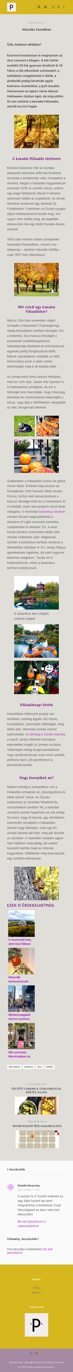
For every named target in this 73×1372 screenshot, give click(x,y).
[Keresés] (39, 7)
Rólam (36, 1292)
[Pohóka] (11, 7)
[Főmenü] (45, 7)
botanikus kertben (52, 511)
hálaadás (14, 1067)
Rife (11, 1362)
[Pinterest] (58, 7)
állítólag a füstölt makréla (47, 734)
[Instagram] (53, 7)
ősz (39, 1067)
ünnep (49, 1067)
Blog (36, 1288)
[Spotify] (63, 7)
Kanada (28, 1067)
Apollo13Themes (56, 1362)
